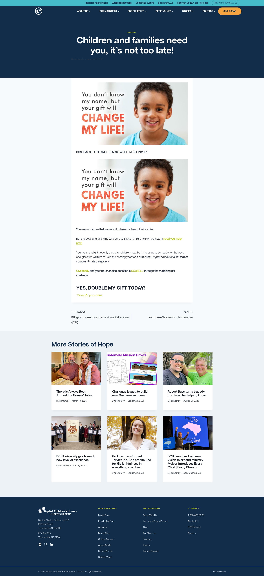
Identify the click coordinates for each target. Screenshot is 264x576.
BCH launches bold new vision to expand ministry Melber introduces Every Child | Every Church (185, 461)
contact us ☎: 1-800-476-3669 (192, 3)
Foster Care (104, 515)
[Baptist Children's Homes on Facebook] (40, 544)
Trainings (147, 539)
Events (146, 545)
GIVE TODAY (229, 11)
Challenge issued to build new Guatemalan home (130, 393)
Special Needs (105, 551)
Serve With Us (150, 515)
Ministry (132, 32)
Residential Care (106, 521)
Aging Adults (104, 545)
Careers (192, 533)
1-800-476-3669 (196, 515)
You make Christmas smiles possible (171, 314)
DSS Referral (194, 527)
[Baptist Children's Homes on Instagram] (46, 544)
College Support (106, 539)
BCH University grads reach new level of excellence (75, 458)
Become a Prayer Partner (155, 521)
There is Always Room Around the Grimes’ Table (74, 393)
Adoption (102, 527)
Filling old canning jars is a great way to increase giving (100, 317)
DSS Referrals (165, 3)
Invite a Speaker (151, 551)
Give (145, 527)
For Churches (149, 533)
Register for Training (97, 3)
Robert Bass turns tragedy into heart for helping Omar (187, 393)
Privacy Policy (219, 571)
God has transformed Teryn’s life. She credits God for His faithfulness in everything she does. (131, 461)
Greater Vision (105, 557)
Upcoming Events (145, 3)
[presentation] (76, 368)
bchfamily (79, 59)
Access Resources (122, 3)
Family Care (104, 533)
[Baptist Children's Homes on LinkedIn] (51, 544)
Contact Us (193, 521)
